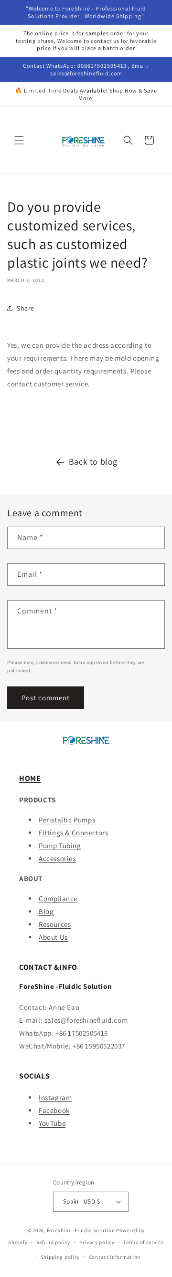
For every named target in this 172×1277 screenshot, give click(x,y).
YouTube (52, 1123)
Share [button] (25, 308)
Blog (46, 911)
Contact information (114, 1257)
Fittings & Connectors (73, 832)
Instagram (55, 1097)
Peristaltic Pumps (67, 819)
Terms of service (143, 1242)
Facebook (54, 1110)
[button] (19, 140)
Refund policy (53, 1242)
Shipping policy (60, 1257)
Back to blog (93, 461)
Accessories (57, 858)
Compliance (58, 898)
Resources (55, 924)
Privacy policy (97, 1242)
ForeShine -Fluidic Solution (81, 1230)
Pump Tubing (60, 845)
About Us (53, 937)
